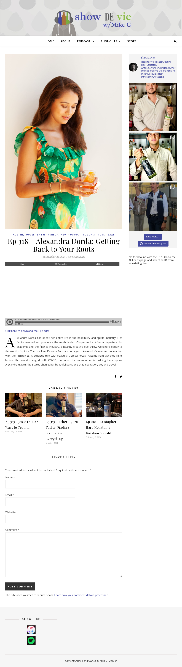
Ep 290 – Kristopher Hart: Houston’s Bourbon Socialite (101, 427)
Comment (12, 529)
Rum (101, 234)
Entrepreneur (47, 234)
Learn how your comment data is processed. (81, 595)
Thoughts (109, 41)
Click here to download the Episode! (27, 331)
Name (10, 477)
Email (9, 494)
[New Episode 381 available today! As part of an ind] (153, 206)
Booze (30, 234)
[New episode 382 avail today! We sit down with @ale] (153, 157)
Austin (18, 234)
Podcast (84, 41)
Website (10, 512)
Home (50, 41)
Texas (110, 234)
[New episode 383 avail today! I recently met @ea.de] (153, 107)
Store (131, 41)
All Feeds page (138, 260)
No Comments (76, 256)
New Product (71, 234)
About (65, 41)
